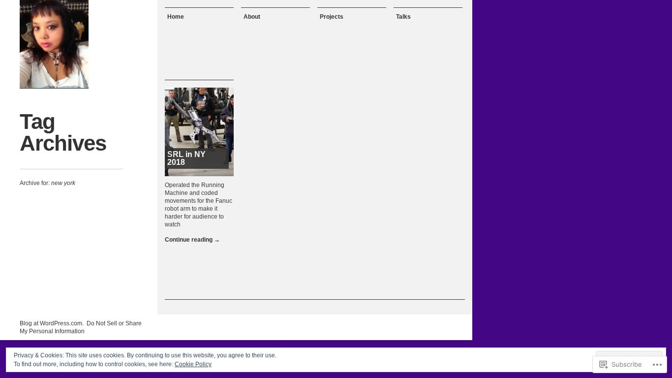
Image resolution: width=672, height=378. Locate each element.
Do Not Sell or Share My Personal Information (81, 327)
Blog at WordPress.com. (52, 323)
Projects (331, 16)
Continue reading (192, 239)
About (252, 16)
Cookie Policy (193, 364)
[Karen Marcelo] (54, 44)
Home (175, 16)
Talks (403, 16)
